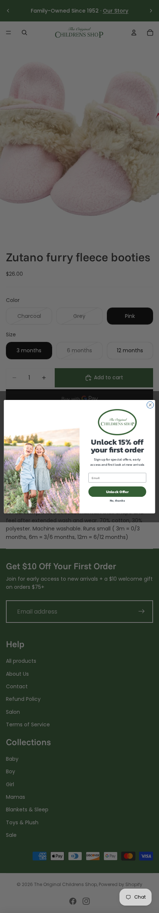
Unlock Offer (117, 492)
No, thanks (117, 500)
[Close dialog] (150, 404)
